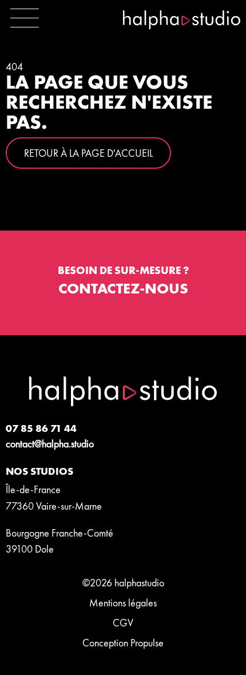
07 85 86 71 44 (41, 428)
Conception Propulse (123, 643)
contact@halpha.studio (50, 444)
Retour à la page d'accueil (88, 153)
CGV (123, 623)
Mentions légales (123, 603)
